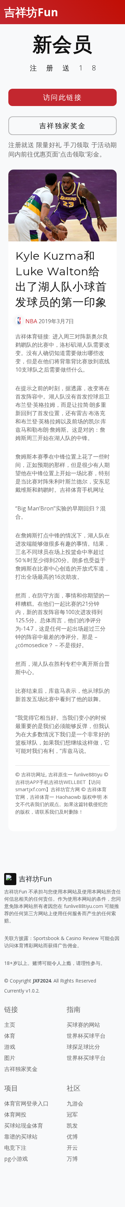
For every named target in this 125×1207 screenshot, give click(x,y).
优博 (72, 1136)
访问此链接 (62, 97)
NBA (31, 321)
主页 (9, 1024)
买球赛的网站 (83, 1024)
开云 (72, 1147)
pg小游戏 (16, 1158)
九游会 (75, 1103)
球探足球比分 (83, 1047)
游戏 (9, 1047)
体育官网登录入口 (26, 1103)
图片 (9, 1058)
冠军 (72, 1114)
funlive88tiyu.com (83, 906)
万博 (72, 1158)
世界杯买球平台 (86, 1036)
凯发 (72, 1125)
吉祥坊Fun (31, 11)
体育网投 (15, 1114)
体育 (9, 1036)
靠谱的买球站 (21, 1136)
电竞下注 (15, 1147)
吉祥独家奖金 (62, 125)
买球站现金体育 (23, 1125)
